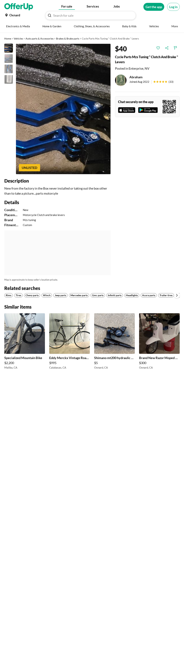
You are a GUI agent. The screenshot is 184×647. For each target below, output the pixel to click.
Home (7, 38)
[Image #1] (8, 48)
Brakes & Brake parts (67, 38)
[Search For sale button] (49, 15)
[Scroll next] (177, 295)
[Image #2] (8, 58)
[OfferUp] (18, 6)
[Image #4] (8, 79)
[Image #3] (8, 68)
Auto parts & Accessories (40, 38)
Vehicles (18, 38)
